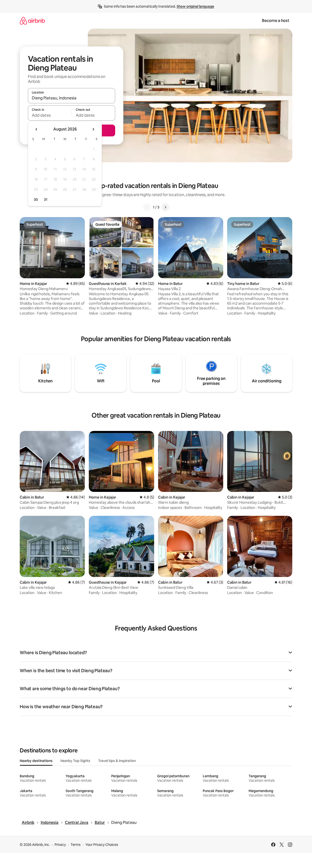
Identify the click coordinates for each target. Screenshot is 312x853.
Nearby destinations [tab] (36, 761)
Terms (76, 844)
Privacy (60, 844)
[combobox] (71, 98)
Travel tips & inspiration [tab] (117, 761)
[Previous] (147, 207)
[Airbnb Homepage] (32, 20)
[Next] (165, 207)
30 (36, 199)
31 (45, 199)
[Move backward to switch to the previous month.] (36, 129)
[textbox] (50, 115)
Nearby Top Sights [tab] (75, 761)
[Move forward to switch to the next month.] (93, 129)
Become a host (275, 20)
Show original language (195, 6)
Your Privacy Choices (101, 844)
